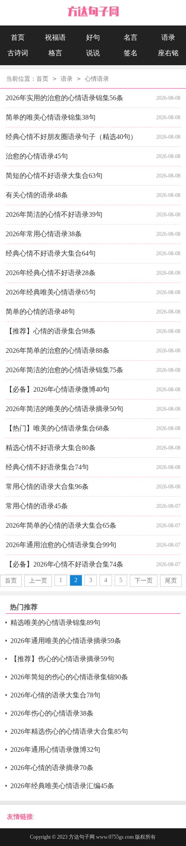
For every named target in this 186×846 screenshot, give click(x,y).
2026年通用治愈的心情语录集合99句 (61, 544)
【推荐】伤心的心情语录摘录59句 (62, 658)
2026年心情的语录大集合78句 (55, 695)
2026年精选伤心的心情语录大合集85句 (69, 731)
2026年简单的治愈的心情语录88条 (57, 350)
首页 (18, 37)
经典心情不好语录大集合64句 (51, 253)
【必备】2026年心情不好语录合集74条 (64, 564)
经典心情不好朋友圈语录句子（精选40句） (71, 136)
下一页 (144, 580)
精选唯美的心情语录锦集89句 (55, 622)
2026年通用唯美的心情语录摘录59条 (65, 640)
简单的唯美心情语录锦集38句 (51, 117)
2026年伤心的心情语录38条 (51, 713)
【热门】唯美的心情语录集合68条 (57, 428)
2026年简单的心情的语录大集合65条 (61, 525)
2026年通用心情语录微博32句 (55, 749)
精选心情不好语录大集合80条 (51, 447)
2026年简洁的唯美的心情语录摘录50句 (64, 408)
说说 (93, 53)
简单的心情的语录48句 (40, 311)
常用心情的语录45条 (37, 506)
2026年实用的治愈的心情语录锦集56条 (64, 97)
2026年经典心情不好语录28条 (51, 272)
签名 (131, 53)
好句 (93, 37)
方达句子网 (82, 837)
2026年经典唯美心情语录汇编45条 (62, 785)
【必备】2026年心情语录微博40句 (57, 389)
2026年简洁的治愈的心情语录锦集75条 (64, 370)
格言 (55, 53)
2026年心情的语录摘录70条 (51, 767)
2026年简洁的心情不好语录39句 (54, 214)
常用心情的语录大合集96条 (47, 486)
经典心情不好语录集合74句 (47, 467)
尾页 (171, 580)
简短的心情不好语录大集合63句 (54, 175)
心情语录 (97, 79)
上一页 (38, 580)
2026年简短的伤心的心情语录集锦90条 (69, 677)
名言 (131, 37)
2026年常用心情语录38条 (44, 234)
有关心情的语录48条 (37, 195)
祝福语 (55, 37)
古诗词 (17, 53)
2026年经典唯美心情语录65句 (51, 292)
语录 (168, 37)
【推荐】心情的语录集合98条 (51, 331)
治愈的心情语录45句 (37, 156)
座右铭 (168, 53)
